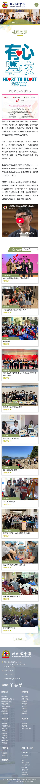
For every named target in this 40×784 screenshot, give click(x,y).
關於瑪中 (4, 692)
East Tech (30, 782)
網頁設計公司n (11, 782)
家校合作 (4, 723)
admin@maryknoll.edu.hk (12, 679)
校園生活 (4, 718)
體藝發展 (24, 713)
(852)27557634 (9, 675)
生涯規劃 (4, 731)
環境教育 (4, 743)
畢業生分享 (4, 740)
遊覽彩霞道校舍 (26, 728)
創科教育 (24, 711)
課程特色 (25, 692)
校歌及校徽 (4, 704)
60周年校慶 (5, 713)
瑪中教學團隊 (5, 706)
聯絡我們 (4, 760)
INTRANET (25, 753)
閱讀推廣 (24, 709)
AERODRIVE (25, 762)
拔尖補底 (24, 704)
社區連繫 (4, 733)
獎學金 (3, 755)
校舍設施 (4, 709)
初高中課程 (25, 699)
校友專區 (25, 718)
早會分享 (4, 738)
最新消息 (4, 696)
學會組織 (4, 736)
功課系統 (24, 767)
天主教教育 (25, 696)
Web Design (20, 782)
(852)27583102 (9, 671)
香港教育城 (25, 775)
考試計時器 (25, 770)
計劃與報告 (4, 711)
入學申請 (4, 748)
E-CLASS (24, 758)
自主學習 (24, 706)
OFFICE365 (25, 755)
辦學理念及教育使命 (7, 699)
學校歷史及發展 (6, 701)
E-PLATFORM (26, 765)
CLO (23, 760)
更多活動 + (20, 639)
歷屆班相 (24, 726)
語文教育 (24, 701)
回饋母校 (24, 723)
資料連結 (24, 772)
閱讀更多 (6, 281)
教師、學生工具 (27, 748)
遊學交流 (4, 728)
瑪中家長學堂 (5, 726)
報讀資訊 (4, 753)
